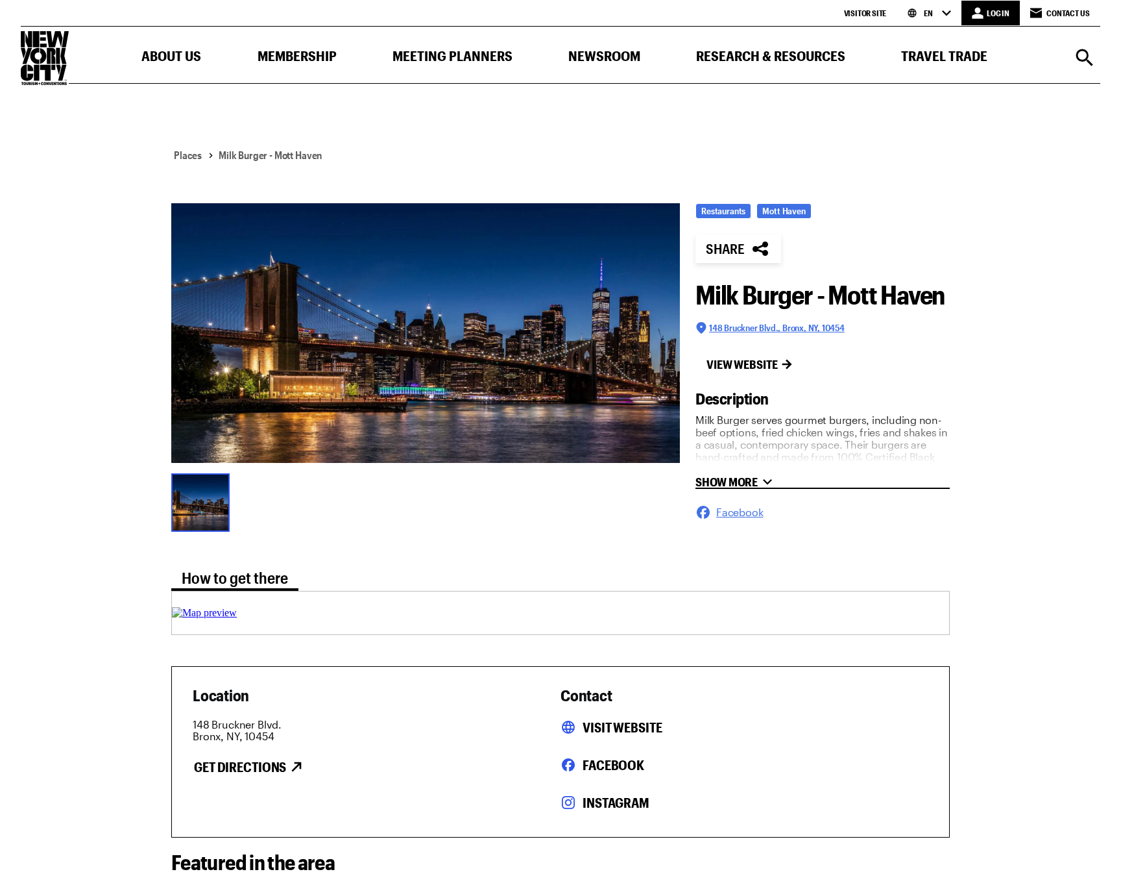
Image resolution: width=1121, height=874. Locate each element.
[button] (171, 59)
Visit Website (622, 727)
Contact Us (1068, 13)
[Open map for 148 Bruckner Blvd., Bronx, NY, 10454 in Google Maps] (204, 612)
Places (188, 155)
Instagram (616, 802)
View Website (742, 364)
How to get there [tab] (235, 577)
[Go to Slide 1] (203, 501)
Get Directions (240, 767)
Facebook (613, 765)
